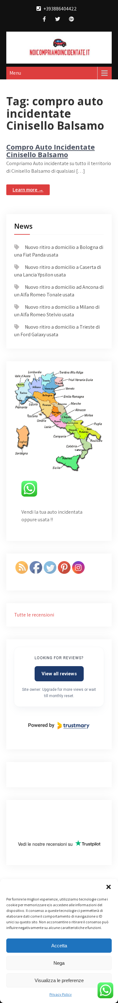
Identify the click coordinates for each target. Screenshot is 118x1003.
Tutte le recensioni (34, 614)
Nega (59, 963)
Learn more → (28, 189)
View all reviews (59, 674)
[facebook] (44, 20)
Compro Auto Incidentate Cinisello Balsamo (50, 150)
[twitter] (57, 20)
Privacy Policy (60, 994)
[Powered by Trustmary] (58, 725)
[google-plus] (71, 20)
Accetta (59, 945)
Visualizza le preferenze (59, 980)
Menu (15, 73)
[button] (108, 887)
